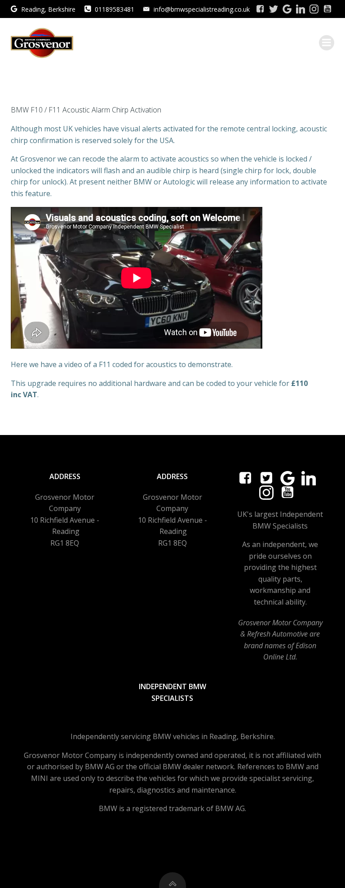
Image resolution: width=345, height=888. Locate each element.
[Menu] (326, 42)
